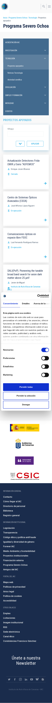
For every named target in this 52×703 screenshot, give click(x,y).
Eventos (8, 111)
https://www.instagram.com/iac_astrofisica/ (20, 679)
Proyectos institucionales (15, 555)
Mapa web (8, 582)
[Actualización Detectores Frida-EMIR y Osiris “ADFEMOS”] (45, 183)
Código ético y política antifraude (19, 537)
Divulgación (10, 87)
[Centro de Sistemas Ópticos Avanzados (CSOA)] (45, 220)
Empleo (7, 613)
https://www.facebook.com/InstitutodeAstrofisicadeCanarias (15, 679)
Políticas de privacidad (14, 587)
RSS (5, 627)
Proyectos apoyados (15, 66)
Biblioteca (8, 510)
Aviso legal (8, 591)
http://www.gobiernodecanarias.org (24, 443)
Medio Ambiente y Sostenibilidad (19, 551)
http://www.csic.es (24, 476)
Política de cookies (12, 596)
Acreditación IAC (12, 42)
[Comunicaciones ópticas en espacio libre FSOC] (45, 256)
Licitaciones (9, 618)
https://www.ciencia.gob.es (24, 428)
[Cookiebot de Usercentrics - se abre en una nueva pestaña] (37, 296)
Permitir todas (26, 387)
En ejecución (16, 211)
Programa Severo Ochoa (18, 18)
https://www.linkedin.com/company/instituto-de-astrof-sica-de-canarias (26, 679)
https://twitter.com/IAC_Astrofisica (9, 679)
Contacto (7, 497)
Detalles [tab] (26, 303)
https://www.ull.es (24, 460)
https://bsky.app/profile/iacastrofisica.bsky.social (37, 679)
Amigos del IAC (10, 569)
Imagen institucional (13, 622)
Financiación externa (13, 560)
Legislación (9, 528)
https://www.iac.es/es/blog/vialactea (43, 679)
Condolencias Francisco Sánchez (19, 641)
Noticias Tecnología (15, 73)
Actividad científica (15, 80)
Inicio (5, 18)
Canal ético (8, 636)
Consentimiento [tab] (10, 303)
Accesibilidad (9, 600)
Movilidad (9, 103)
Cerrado (14, 174)
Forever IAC (9, 546)
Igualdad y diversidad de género (18, 542)
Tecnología (33, 18)
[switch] (45, 358)
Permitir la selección (26, 396)
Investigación (11, 50)
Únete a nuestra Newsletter (26, 660)
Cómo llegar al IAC (12, 501)
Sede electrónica (11, 632)
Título (10, 129)
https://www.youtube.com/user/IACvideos (31, 679)
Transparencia (10, 532)
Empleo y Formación (13, 95)
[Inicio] (4, 6)
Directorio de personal (14, 506)
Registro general (11, 515)
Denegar (26, 404)
